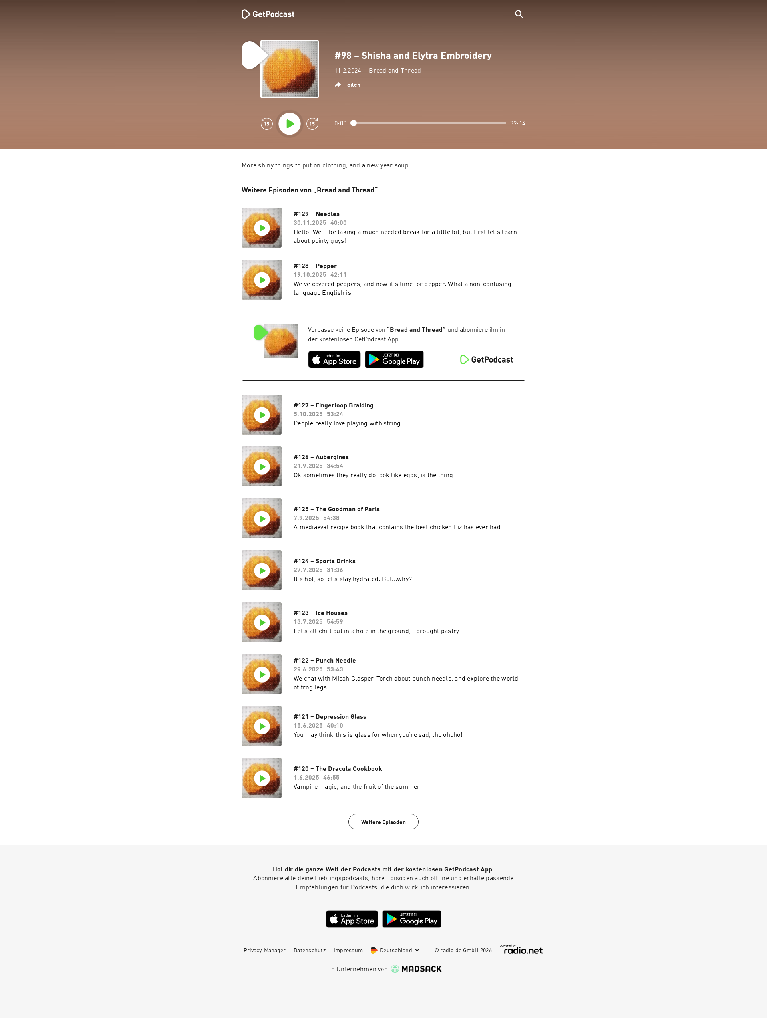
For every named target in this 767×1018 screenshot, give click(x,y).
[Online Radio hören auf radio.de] (521, 949)
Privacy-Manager (265, 950)
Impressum (348, 950)
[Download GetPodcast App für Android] (394, 359)
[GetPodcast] (263, 14)
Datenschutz (310, 950)
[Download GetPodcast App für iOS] (334, 359)
